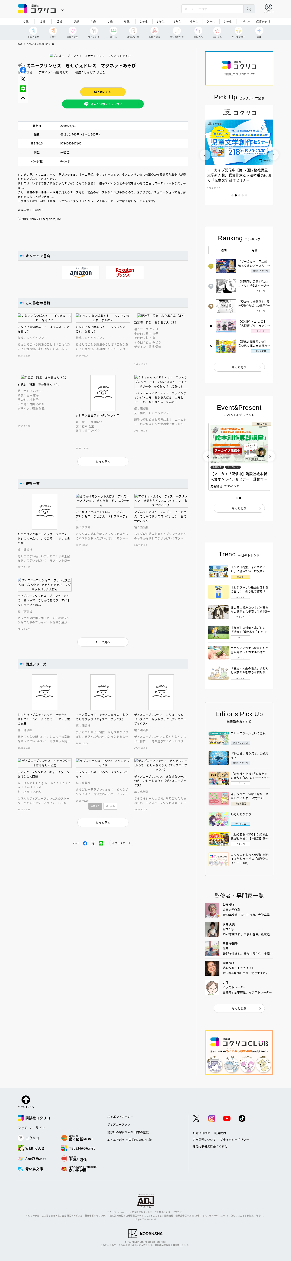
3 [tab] (239, 195)
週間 (224, 250)
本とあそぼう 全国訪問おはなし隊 (129, 1140)
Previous (205, 155)
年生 (144, 21)
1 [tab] (232, 195)
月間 (255, 250)
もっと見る (239, 367)
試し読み (110, 806)
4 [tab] (243, 195)
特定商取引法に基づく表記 (210, 1146)
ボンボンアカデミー (120, 1117)
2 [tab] (236, 195)
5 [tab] (246, 195)
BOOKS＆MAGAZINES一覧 (40, 44)
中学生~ (244, 21)
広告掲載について (204, 1139)
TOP (20, 44)
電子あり (95, 806)
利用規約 (220, 1133)
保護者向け (263, 21)
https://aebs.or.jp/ (145, 1219)
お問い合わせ (201, 1133)
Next (273, 155)
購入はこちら (103, 92)
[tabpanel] (239, 155)
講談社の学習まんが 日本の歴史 (128, 1132)
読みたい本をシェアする (106, 104)
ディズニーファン (118, 1124)
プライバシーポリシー (234, 1139)
